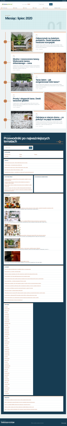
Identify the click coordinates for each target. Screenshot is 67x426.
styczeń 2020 (7, 393)
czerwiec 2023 (7, 338)
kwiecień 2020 (7, 387)
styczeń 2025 (7, 317)
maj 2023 (6, 340)
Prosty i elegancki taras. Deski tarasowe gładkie (27, 99)
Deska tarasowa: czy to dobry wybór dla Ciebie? (13, 271)
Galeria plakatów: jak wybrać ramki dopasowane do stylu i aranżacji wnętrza (17, 276)
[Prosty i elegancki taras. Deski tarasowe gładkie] (55, 101)
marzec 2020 (7, 389)
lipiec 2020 (6, 382)
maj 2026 (6, 306)
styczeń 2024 (7, 330)
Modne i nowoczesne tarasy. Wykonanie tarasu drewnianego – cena (26, 61)
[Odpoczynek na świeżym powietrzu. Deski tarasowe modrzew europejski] (21, 42)
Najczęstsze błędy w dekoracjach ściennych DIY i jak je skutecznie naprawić (33, 235)
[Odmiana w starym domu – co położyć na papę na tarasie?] (21, 120)
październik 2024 (7, 323)
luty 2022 (6, 362)
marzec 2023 (7, 343)
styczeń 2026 (7, 314)
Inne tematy (6, 156)
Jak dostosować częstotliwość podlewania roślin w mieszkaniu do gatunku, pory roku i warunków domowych (23, 285)
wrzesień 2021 (7, 367)
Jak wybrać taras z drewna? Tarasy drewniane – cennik (14, 169)
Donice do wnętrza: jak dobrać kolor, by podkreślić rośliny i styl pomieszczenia (18, 269)
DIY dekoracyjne (7, 154)
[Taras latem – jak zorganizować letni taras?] (21, 82)
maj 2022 (6, 356)
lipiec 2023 (6, 336)
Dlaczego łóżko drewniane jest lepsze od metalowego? (14, 299)
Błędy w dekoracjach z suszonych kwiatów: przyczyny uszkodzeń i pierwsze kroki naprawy (20, 402)
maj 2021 (6, 371)
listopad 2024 (7, 321)
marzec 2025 (7, 316)
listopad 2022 (7, 351)
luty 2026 (6, 312)
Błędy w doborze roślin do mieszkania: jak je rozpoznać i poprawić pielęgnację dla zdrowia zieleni (21, 409)
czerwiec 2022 (7, 354)
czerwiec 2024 (7, 327)
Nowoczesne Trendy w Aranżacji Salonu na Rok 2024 (14, 290)
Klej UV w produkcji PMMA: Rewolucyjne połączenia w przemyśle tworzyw (33, 220)
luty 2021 (6, 376)
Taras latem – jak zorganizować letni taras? (47, 81)
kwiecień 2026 (7, 308)
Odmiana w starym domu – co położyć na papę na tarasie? (50, 118)
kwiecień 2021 (7, 373)
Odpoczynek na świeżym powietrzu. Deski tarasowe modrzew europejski (48, 40)
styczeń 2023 (7, 347)
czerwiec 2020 (7, 384)
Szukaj (51, 4)
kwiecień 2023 (7, 341)
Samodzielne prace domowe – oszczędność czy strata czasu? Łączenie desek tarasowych (19, 172)
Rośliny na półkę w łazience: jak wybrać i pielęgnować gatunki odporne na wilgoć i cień (19, 406)
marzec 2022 (7, 360)
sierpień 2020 (7, 380)
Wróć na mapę (63, 423)
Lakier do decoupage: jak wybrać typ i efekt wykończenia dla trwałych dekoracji (18, 187)
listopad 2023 (7, 332)
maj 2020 (6, 386)
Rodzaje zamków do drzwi (24, 261)
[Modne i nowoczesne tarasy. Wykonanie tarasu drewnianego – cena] (55, 62)
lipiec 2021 (6, 369)
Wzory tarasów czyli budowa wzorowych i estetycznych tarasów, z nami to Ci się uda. (19, 288)
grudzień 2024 (7, 319)
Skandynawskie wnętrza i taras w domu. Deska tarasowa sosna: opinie (16, 167)
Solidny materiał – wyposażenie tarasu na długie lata (13, 165)
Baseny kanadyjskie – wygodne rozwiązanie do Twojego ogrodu (15, 281)
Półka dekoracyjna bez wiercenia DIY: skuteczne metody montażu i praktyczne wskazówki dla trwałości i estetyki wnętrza (25, 292)
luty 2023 (6, 345)
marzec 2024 (7, 328)
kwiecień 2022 (7, 358)
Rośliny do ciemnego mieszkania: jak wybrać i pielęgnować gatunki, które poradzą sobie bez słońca (21, 273)
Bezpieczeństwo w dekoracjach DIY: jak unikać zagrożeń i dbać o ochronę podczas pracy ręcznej (21, 295)
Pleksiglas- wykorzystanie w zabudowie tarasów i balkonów (30, 248)
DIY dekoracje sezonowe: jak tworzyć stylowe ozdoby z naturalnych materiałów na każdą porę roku (36, 208)
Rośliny (20, 154)
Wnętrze (35, 154)
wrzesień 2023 (7, 334)
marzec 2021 (7, 375)
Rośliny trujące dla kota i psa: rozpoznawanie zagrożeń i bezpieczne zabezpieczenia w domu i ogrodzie (22, 297)
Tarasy (36, 34)
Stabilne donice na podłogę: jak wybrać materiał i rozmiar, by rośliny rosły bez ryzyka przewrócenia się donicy (23, 283)
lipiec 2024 (6, 325)
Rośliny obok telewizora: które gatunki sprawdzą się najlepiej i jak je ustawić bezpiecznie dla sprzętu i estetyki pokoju (24, 278)
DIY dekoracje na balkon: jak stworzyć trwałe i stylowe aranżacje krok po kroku (18, 399)
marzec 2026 (7, 310)
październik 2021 (7, 365)
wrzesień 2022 (7, 352)
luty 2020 (6, 391)
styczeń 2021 (7, 378)
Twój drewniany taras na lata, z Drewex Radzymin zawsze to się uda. (16, 162)
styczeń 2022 (7, 363)
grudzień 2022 (7, 349)
